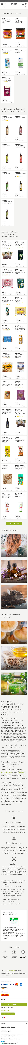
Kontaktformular (5, 1010)
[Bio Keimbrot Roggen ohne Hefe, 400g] (7, 339)
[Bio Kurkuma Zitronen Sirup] (20, 186)
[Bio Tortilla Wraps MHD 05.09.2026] (7, 367)
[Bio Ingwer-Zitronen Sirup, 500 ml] (7, 130)
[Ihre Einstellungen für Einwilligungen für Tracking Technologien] (9, 1043)
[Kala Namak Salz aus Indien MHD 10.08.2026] (20, 367)
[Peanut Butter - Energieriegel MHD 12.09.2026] (20, 451)
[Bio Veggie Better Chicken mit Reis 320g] (7, 33)
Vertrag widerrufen (8, 1014)
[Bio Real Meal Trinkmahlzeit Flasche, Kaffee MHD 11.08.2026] (7, 311)
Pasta (10, 772)
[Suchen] (25, 7)
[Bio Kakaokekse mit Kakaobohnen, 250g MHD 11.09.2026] (7, 395)
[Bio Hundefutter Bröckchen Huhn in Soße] (20, 283)
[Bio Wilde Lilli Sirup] (20, 130)
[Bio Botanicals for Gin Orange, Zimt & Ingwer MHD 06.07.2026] (7, 451)
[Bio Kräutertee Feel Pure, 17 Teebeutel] (7, 91)
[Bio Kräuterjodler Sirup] (7, 158)
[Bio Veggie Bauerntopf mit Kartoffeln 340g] (20, 33)
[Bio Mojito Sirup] (7, 186)
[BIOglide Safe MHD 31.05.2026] (20, 507)
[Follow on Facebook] (2, 1017)
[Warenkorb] (25, 4)
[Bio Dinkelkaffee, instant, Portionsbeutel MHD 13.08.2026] (20, 423)
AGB (13, 1037)
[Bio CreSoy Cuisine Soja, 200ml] (7, 63)
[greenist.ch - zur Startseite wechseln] (14, 3)
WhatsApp (23, 0)
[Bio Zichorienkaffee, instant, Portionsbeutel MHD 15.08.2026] (7, 255)
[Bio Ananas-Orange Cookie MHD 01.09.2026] (20, 311)
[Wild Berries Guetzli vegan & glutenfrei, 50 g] (7, 283)
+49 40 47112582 (14, 1004)
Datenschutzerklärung (6, 1038)
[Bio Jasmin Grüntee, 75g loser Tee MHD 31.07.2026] (20, 255)
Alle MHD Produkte (14, 523)
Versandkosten (12, 970)
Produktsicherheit (5, 1037)
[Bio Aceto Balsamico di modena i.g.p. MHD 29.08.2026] (7, 423)
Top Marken (14, 947)
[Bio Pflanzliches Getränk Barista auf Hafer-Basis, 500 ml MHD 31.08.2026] (20, 339)
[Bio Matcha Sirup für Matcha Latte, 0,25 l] (7, 214)
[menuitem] (23, 4)
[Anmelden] (23, 4)
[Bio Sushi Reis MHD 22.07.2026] (7, 479)
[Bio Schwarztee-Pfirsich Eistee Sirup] (20, 158)
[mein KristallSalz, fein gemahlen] (20, 63)
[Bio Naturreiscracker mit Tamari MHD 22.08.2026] (20, 395)
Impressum (17, 1038)
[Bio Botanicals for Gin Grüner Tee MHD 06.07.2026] (20, 479)
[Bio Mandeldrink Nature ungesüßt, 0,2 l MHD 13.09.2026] (7, 507)
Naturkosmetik (4, 772)
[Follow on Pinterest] (4, 1017)
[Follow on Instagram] (6, 1017)
